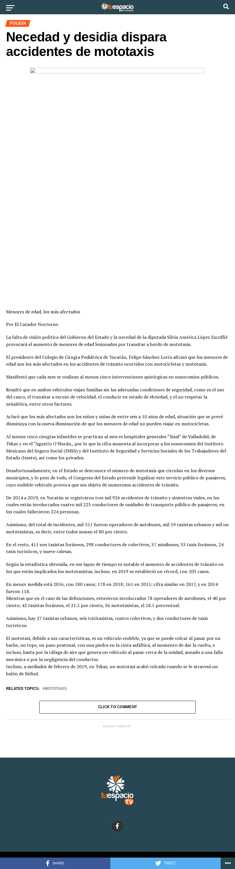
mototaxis (56, 689)
